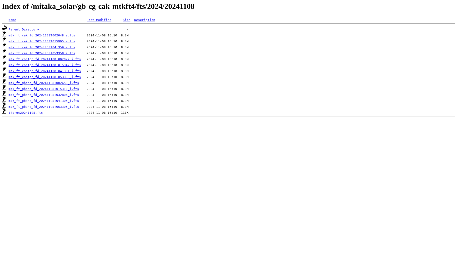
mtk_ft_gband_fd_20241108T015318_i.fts (44, 89)
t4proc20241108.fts (26, 112)
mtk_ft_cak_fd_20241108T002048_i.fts (42, 35)
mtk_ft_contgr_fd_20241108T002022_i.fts (45, 59)
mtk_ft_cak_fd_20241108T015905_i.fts (42, 41)
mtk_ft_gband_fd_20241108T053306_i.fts (44, 107)
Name (12, 20)
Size (126, 20)
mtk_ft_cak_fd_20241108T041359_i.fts (42, 47)
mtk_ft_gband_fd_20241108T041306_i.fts (44, 101)
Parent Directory (24, 29)
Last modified (99, 20)
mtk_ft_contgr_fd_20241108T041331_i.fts (45, 71)
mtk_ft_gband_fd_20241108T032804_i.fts (44, 95)
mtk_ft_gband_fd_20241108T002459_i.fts (44, 83)
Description (144, 20)
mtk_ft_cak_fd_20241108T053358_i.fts (42, 53)
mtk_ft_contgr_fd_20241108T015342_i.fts (45, 65)
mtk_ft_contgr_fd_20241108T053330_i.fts (45, 77)
